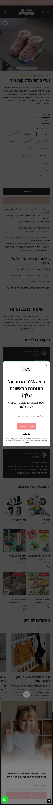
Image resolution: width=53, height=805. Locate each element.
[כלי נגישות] (49, 801)
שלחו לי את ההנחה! (26, 426)
